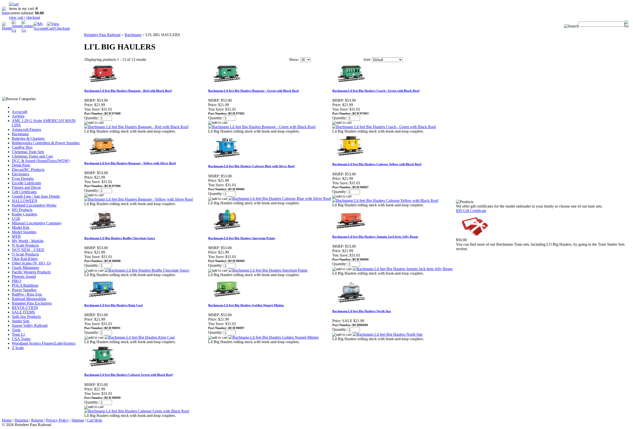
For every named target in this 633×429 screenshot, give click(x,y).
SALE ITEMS (23, 312)
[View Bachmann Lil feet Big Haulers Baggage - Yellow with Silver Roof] (138, 199)
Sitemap (77, 420)
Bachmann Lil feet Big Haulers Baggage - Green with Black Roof (253, 91)
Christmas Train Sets (28, 152)
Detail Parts (21, 165)
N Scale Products (25, 245)
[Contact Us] (28, 30)
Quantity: (91, 118)
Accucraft (19, 112)
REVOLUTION (25, 308)
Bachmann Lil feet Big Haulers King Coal (113, 305)
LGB (16, 218)
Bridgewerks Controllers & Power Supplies (46, 143)
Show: (294, 59)
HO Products (22, 210)
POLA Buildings (25, 285)
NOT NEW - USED (28, 250)
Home (7, 420)
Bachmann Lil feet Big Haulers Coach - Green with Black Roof (375, 91)
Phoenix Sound (24, 276)
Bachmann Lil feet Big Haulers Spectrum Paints (241, 238)
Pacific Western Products (31, 272)
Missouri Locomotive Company (37, 223)
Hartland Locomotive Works (34, 205)
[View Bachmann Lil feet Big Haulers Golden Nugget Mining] (273, 337)
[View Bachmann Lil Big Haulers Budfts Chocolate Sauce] (147, 270)
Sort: (367, 59)
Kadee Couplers (24, 214)
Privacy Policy (57, 420)
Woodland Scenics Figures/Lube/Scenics (43, 343)
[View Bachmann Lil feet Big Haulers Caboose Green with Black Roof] (136, 411)
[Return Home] (5, 13)
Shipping (21, 420)
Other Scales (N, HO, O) (31, 263)
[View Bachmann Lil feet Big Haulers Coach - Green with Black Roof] (384, 127)
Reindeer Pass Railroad (102, 35)
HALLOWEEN (24, 201)
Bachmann (20, 134)
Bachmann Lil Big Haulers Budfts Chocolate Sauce (119, 238)
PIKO (16, 281)
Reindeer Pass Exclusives (32, 303)
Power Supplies (24, 290)
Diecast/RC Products (28, 169)
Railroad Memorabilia (29, 299)
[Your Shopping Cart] (14, 4)
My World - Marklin (28, 241)
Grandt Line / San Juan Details (36, 196)
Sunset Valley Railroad (29, 325)
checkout (33, 17)
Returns (37, 420)
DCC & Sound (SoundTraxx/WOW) (40, 161)
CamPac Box (22, 147)
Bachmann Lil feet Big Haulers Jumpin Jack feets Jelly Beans (375, 236)
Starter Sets (20, 321)
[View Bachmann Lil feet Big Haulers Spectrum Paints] (267, 270)
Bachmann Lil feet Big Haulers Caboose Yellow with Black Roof (376, 164)
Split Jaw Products (26, 316)
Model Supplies (24, 232)
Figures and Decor (26, 187)
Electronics (20, 174)
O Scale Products (25, 254)
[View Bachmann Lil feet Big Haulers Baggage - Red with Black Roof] (136, 127)
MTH (16, 236)
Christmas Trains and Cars (32, 156)
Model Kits (20, 227)
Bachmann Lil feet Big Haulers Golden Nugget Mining (246, 305)
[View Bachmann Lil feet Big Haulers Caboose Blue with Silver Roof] (279, 198)
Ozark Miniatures (25, 267)
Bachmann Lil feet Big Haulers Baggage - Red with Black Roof (128, 91)
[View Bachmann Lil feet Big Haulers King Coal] (140, 337)
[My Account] (40, 28)
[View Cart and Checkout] (58, 28)
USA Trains (21, 339)
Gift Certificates (24, 192)
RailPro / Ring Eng (27, 294)
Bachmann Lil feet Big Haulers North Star (361, 311)
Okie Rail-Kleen (25, 259)
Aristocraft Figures (26, 129)
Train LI (18, 334)
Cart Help (94, 420)
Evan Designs (23, 178)
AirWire (18, 116)
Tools (16, 330)
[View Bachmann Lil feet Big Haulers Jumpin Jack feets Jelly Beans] (402, 269)
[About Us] (17, 30)
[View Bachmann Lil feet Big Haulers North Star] (388, 334)
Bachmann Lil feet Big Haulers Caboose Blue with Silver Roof (251, 166)
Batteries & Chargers (28, 138)
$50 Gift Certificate (471, 211)
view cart (16, 17)
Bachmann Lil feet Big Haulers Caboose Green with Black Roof (128, 375)
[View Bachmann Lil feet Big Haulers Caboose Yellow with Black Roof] (385, 200)
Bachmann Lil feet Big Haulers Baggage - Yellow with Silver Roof (130, 163)
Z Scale (18, 348)
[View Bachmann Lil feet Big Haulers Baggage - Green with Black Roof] (262, 127)
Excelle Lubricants (26, 183)
